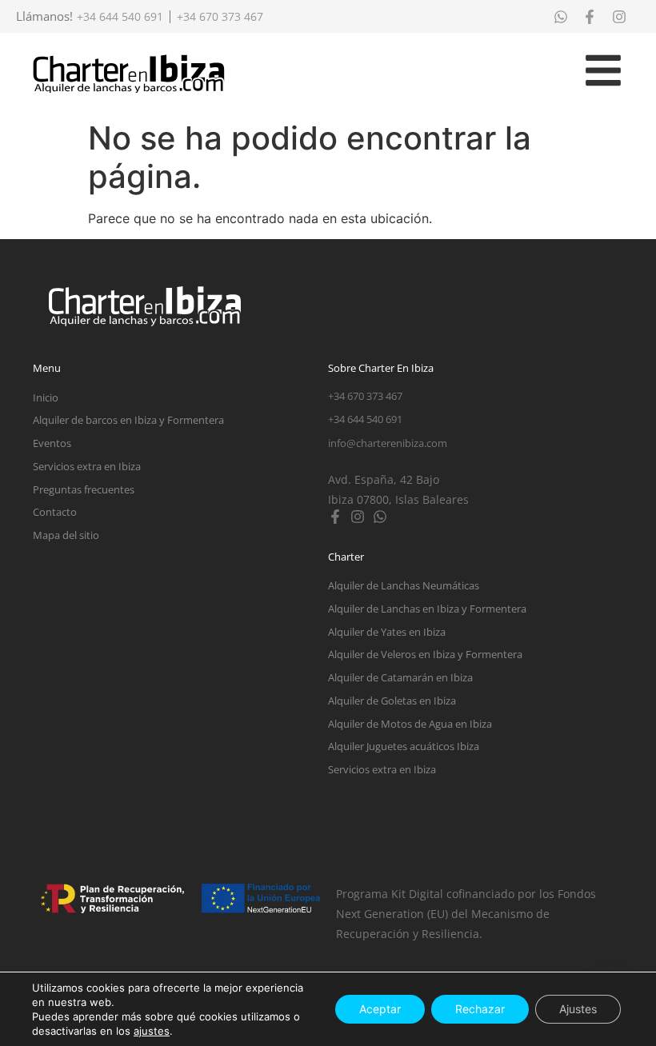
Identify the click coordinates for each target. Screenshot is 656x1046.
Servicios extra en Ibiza (87, 466)
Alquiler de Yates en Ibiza (387, 632)
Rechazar (480, 1009)
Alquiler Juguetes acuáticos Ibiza (403, 746)
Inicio (45, 397)
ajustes (152, 1030)
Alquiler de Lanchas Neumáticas (403, 585)
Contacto (55, 512)
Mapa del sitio (66, 535)
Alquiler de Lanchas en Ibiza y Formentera (427, 608)
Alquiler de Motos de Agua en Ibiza (410, 724)
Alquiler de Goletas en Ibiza (392, 700)
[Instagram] (357, 516)
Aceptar (380, 1009)
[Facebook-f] (335, 516)
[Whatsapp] (380, 516)
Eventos (52, 443)
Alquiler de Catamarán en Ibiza (400, 677)
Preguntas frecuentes (83, 489)
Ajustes (578, 1009)
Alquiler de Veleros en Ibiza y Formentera (425, 654)
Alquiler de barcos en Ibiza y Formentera (128, 420)
